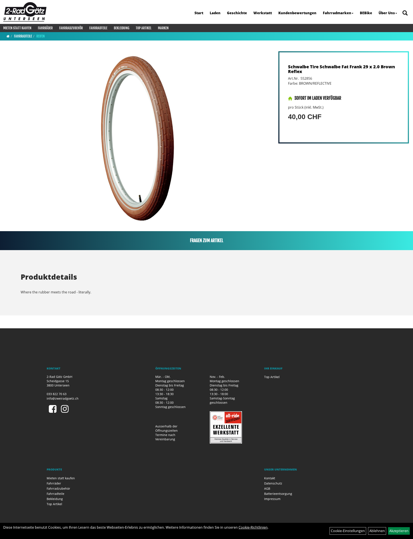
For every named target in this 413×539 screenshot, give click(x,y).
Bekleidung (121, 28)
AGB (267, 488)
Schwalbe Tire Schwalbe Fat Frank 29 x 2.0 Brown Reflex (341, 69)
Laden (215, 13)
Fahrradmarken (337, 13)
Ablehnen (377, 530)
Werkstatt (262, 13)
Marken (163, 28)
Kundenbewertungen (297, 13)
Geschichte (237, 13)
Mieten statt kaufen (17, 28)
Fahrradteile (98, 28)
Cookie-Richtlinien (253, 527)
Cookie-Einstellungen (348, 530)
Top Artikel (143, 28)
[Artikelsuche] (405, 13)
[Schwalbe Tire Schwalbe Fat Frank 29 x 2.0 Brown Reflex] (138, 137)
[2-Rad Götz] (24, 12)
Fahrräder (45, 28)
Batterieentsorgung (278, 494)
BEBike (366, 13)
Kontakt (269, 478)
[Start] (8, 36)
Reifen (40, 36)
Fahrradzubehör (71, 28)
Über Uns (387, 13)
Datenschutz (273, 483)
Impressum (272, 499)
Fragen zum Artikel (206, 240)
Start (198, 13)
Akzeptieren (398, 530)
